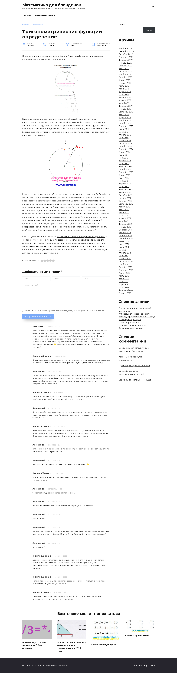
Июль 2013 (124, 178)
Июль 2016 (124, 115)
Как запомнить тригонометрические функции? (81, 237)
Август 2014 (124, 152)
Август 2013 (124, 175)
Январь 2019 (125, 83)
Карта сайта (149, 665)
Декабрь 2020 (126, 71)
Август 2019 (124, 80)
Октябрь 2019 (125, 77)
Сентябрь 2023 (126, 51)
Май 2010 (123, 281)
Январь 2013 (125, 192)
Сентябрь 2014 (126, 149)
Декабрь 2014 (125, 143)
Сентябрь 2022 (126, 57)
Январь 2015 (125, 140)
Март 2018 (124, 94)
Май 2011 (123, 250)
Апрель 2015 (125, 135)
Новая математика (45, 16)
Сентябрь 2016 (126, 112)
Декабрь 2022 (126, 54)
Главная (27, 16)
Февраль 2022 (126, 60)
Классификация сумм (130, 320)
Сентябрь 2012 (126, 204)
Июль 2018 (124, 86)
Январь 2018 (125, 97)
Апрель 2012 (125, 218)
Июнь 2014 (124, 155)
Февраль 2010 (126, 290)
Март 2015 (123, 138)
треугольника (51, 253)
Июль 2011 (124, 244)
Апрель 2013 (125, 184)
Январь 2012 (125, 227)
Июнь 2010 (124, 279)
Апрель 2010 (125, 284)
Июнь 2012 (124, 212)
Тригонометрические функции (38, 240)
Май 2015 (123, 132)
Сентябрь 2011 (126, 238)
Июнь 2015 (124, 129)
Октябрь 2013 (125, 169)
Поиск (122, 25)
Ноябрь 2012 (125, 198)
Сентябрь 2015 (126, 126)
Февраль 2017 (126, 106)
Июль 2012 (124, 210)
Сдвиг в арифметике (129, 322)
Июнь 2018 (124, 89)
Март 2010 (124, 287)
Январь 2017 (125, 109)
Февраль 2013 (126, 189)
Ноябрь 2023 (125, 48)
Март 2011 (123, 256)
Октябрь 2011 (125, 235)
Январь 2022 (125, 63)
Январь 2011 (125, 258)
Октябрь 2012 (125, 201)
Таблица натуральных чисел (135, 366)
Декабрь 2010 (126, 261)
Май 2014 (123, 158)
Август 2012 (124, 207)
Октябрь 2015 (125, 123)
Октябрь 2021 (125, 66)
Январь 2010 (125, 293)
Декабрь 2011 (125, 230)
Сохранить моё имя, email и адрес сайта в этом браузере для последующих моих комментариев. (64, 311)
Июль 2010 (124, 276)
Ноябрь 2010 (125, 264)
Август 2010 (124, 273)
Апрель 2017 (125, 100)
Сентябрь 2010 (126, 270)
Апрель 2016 (125, 117)
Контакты (138, 665)
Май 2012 (123, 215)
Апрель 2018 (125, 92)
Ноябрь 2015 (125, 120)
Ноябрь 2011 (125, 233)
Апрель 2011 (125, 253)
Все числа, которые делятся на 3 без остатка (34, 645)
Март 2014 (124, 163)
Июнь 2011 (124, 247)
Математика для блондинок (51, 5)
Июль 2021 (124, 69)
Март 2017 (124, 103)
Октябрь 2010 (125, 267)
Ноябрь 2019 (125, 74)
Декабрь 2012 (125, 195)
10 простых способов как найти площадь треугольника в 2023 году (71, 646)
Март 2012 (124, 221)
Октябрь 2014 (125, 146)
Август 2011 (124, 241)
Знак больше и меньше (139, 380)
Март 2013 (124, 187)
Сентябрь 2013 (126, 172)
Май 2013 (123, 181)
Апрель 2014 (125, 161)
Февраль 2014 (126, 166)
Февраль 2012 (126, 224)
